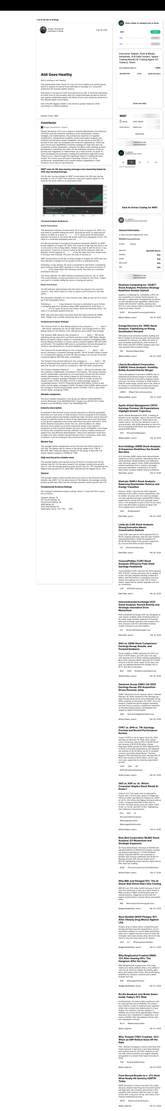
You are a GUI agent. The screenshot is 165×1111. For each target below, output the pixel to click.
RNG (122, 981)
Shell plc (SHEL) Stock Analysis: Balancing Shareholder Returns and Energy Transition (139, 484)
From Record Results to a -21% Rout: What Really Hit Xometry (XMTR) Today (139, 1078)
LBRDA (123, 392)
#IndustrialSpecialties (135, 351)
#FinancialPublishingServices (138, 630)
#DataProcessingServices (145, 671)
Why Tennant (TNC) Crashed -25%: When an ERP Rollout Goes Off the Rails (139, 1039)
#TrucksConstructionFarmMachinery (143, 867)
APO (122, 433)
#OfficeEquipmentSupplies (131, 770)
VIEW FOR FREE (139, 103)
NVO (122, 942)
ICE (121, 630)
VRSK (129, 671)
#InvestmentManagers (136, 433)
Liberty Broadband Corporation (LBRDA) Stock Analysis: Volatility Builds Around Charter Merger (138, 367)
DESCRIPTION (125, 74)
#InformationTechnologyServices (140, 903)
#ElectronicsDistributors (138, 1101)
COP (122, 588)
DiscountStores (133, 239)
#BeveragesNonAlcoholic (130, 824)
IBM (121, 903)
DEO (122, 813)
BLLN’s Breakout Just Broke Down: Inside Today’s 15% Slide (138, 995)
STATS (139, 74)
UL (135, 813)
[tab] (123, 162)
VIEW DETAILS (154, 74)
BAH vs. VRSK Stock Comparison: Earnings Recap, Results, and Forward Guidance (138, 646)
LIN (121, 547)
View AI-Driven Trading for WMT (140, 207)
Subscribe (139, 134)
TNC (122, 1062)
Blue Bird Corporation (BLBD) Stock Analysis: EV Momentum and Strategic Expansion (139, 840)
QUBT (122, 312)
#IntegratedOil (134, 511)
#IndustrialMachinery (136, 1062)
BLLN (122, 1023)
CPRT (122, 766)
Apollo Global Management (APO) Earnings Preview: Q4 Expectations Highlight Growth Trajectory (139, 408)
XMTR (122, 1101)
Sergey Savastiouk (56, 29)
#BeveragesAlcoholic (129, 820)
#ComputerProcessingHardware (141, 312)
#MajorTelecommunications (140, 392)
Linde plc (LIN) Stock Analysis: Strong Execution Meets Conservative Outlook (136, 527)
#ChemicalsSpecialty (135, 547)
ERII (121, 351)
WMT (56, 116)
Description (124, 127)
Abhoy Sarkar (124, 317)
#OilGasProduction (135, 588)
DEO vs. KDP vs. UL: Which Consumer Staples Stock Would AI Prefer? (138, 786)
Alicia (121, 1028)
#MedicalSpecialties (136, 1023)
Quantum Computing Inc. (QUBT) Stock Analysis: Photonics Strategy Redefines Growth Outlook (139, 287)
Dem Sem (123, 473)
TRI (136, 766)
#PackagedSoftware (135, 981)
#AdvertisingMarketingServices (140, 714)
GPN (130, 766)
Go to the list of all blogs (48, 20)
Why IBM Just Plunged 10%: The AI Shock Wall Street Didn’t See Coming (140, 882)
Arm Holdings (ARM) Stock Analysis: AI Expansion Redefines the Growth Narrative (140, 449)
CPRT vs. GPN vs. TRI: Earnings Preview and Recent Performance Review (138, 730)
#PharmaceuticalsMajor (143, 942)
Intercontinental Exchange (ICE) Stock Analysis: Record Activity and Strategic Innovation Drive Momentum (139, 606)
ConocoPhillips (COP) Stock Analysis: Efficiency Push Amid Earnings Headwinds (136, 564)
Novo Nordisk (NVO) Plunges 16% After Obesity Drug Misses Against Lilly (139, 919)
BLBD (122, 867)
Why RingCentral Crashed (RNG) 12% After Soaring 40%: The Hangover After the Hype (137, 958)
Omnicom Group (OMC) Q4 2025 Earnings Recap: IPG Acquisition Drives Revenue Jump (137, 687)
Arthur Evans (124, 676)
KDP (129, 813)
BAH (122, 671)
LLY (128, 942)
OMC (122, 714)
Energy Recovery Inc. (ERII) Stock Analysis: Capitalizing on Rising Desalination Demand (138, 328)
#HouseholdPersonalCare (130, 817)
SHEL (122, 511)
